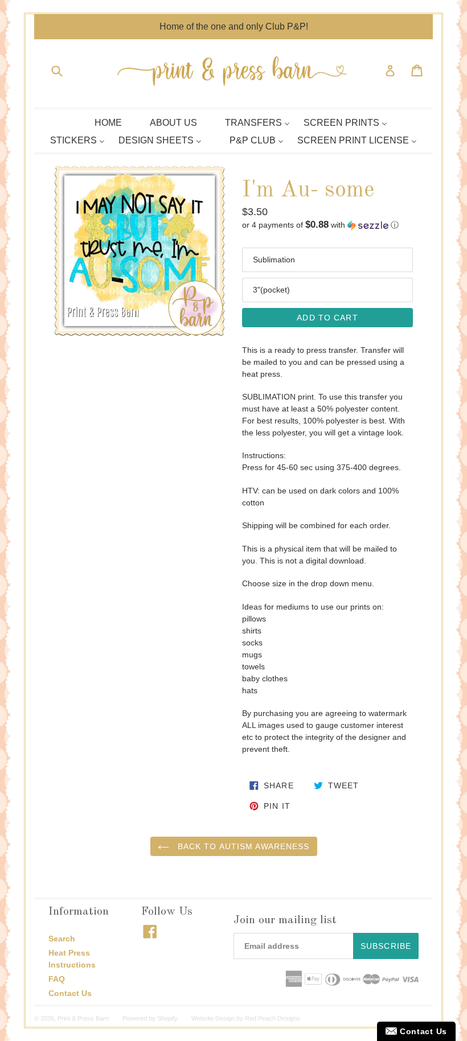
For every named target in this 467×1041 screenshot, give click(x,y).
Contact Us (70, 993)
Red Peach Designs (272, 1018)
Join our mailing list (285, 920)
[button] (327, 225)
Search (61, 938)
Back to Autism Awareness (242, 846)
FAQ (56, 979)
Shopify (167, 1018)
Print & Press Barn (83, 1018)
